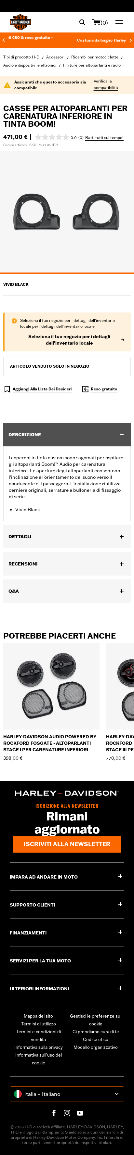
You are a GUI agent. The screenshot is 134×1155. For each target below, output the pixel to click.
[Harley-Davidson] (67, 793)
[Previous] (3, 40)
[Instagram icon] (67, 1113)
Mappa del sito (38, 1016)
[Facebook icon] (54, 1113)
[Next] (130, 40)
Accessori (55, 57)
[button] (59, 137)
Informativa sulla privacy (38, 1047)
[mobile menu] (117, 22)
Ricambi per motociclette (94, 57)
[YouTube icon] (80, 1113)
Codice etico (95, 1039)
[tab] (67, 273)
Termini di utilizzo (38, 1023)
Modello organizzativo (96, 1047)
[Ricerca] (82, 22)
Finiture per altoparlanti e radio (92, 65)
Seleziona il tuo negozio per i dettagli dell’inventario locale (69, 340)
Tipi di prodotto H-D (21, 57)
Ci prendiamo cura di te (96, 1031)
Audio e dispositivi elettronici (29, 65)
